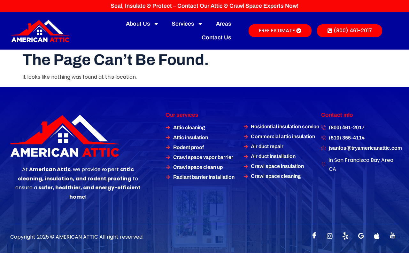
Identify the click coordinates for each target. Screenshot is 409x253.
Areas (223, 24)
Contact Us (216, 38)
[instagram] (330, 236)
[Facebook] (314, 236)
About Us (138, 24)
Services (183, 24)
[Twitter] (345, 236)
